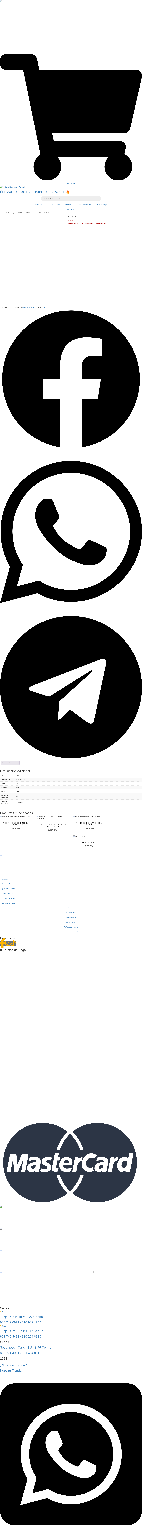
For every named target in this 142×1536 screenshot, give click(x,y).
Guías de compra (102, 205)
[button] (71, 379)
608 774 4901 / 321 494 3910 (20, 1353)
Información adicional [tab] (10, 763)
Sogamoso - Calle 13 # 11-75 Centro (25, 1347)
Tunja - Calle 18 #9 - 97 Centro (21, 1316)
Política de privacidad (9, 898)
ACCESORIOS (69, 205)
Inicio (1, 213)
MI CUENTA (71, 183)
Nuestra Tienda (11, 1370)
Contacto (5, 879)
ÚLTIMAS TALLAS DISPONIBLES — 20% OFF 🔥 (35, 192)
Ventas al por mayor (8, 903)
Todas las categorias (10, 213)
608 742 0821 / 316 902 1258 (20, 1322)
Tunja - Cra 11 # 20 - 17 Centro (21, 1331)
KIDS (58, 205)
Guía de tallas (6, 884)
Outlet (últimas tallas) (85, 205)
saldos (44, 307)
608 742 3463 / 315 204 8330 (20, 1336)
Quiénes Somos (7, 893)
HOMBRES (38, 205)
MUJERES (49, 205)
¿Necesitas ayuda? (13, 1365)
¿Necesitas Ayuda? (8, 889)
